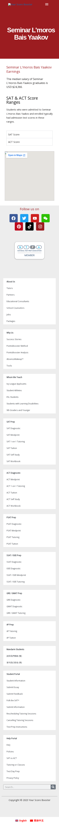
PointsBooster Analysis (17, 352)
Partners (11, 294)
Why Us (10, 332)
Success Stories (14, 339)
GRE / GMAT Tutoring (16, 613)
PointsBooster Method (17, 345)
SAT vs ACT (12, 758)
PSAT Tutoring (13, 537)
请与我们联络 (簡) (14, 662)
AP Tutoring (12, 631)
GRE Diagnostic (13, 599)
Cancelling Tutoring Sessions (20, 720)
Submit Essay (13, 687)
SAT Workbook (13, 461)
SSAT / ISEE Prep (14, 555)
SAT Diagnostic (13, 428)
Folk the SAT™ (13, 700)
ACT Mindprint (13, 479)
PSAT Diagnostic (14, 524)
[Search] (53, 787)
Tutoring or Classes (16, 764)
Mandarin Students (15, 649)
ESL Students (13, 397)
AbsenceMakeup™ (15, 359)
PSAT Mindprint (14, 530)
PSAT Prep (11, 517)
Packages (11, 321)
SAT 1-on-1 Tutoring (16, 441)
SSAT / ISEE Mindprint (16, 575)
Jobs (9, 314)
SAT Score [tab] (14, 134)
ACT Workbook (13, 505)
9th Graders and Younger (18, 410)
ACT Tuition (12, 492)
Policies (10, 751)
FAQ (8, 745)
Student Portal (13, 674)
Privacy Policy (13, 778)
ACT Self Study (13, 499)
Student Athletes (14, 390)
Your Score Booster (39, 800)
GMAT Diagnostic (14, 606)
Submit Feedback (15, 693)
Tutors (10, 288)
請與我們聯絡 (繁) (14, 656)
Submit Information (16, 707)
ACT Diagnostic (13, 472)
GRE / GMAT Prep (14, 593)
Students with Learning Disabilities (23, 403)
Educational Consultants (18, 301)
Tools (9, 365)
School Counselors (15, 308)
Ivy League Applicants (16, 383)
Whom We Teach (14, 377)
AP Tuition (11, 637)
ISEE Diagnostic (13, 568)
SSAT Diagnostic (14, 562)
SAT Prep (11, 421)
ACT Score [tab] (14, 141)
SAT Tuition (12, 448)
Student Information (16, 680)
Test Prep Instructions (17, 726)
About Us (11, 281)
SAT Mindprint (13, 435)
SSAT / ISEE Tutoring (16, 581)
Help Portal (12, 738)
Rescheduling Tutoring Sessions (21, 713)
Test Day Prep (13, 771)
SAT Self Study (13, 454)
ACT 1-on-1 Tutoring (16, 486)
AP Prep (10, 624)
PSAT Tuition (12, 543)
